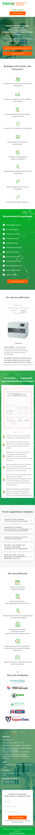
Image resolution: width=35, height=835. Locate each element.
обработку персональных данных (21, 820)
